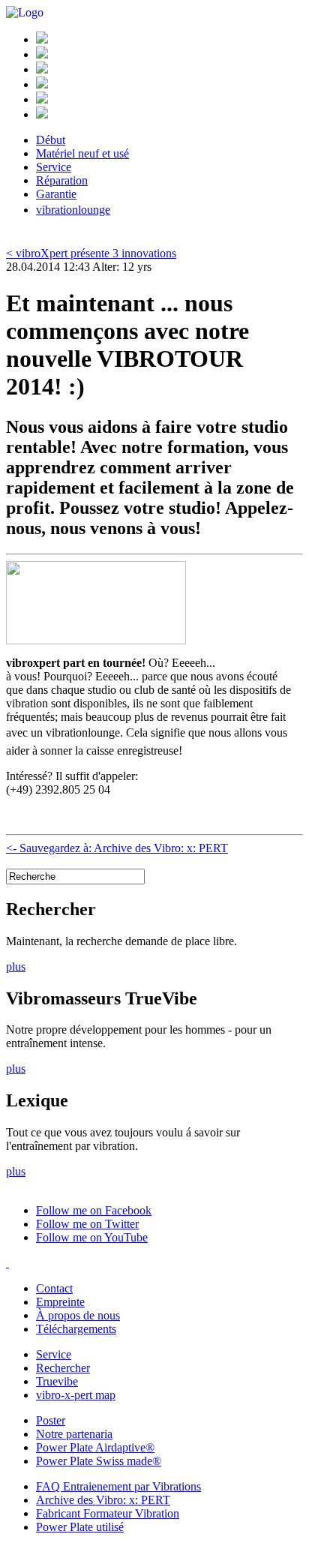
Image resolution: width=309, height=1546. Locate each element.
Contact (54, 1288)
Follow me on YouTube (92, 1237)
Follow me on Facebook (94, 1210)
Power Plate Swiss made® (98, 1460)
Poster (50, 1420)
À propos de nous (78, 1315)
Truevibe (57, 1381)
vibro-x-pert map (76, 1394)
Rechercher (63, 1367)
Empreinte (60, 1301)
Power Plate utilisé (80, 1526)
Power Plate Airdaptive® (95, 1447)
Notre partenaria (74, 1433)
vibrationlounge (73, 209)
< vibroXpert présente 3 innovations (91, 253)
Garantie (56, 194)
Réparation (62, 180)
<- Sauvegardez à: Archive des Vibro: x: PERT (117, 848)
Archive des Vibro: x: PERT (103, 1499)
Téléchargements (76, 1328)
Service (53, 167)
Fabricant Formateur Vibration (107, 1513)
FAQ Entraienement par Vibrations (118, 1486)
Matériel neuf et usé (82, 153)
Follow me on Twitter (87, 1223)
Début (50, 140)
